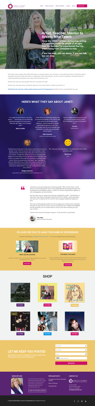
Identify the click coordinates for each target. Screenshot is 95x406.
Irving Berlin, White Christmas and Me (57, 380)
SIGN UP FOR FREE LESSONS (37, 390)
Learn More (27, 263)
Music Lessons (49, 6)
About (41, 6)
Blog (73, 6)
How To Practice (53, 383)
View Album (20, 305)
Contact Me (81, 6)
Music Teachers (60, 6)
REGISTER (71, 363)
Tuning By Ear (52, 386)
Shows (68, 6)
